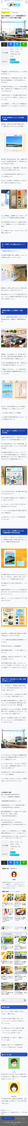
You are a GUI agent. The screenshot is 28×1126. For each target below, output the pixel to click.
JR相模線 (12, 51)
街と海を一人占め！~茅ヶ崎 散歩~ (13, 1122)
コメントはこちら (5, 8)
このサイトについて (8, 1118)
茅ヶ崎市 (17, 49)
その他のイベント (5, 12)
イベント (13, 59)
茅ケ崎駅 (17, 51)
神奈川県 (12, 49)
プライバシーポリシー (21, 1118)
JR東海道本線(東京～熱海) (15, 846)
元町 (21, 49)
